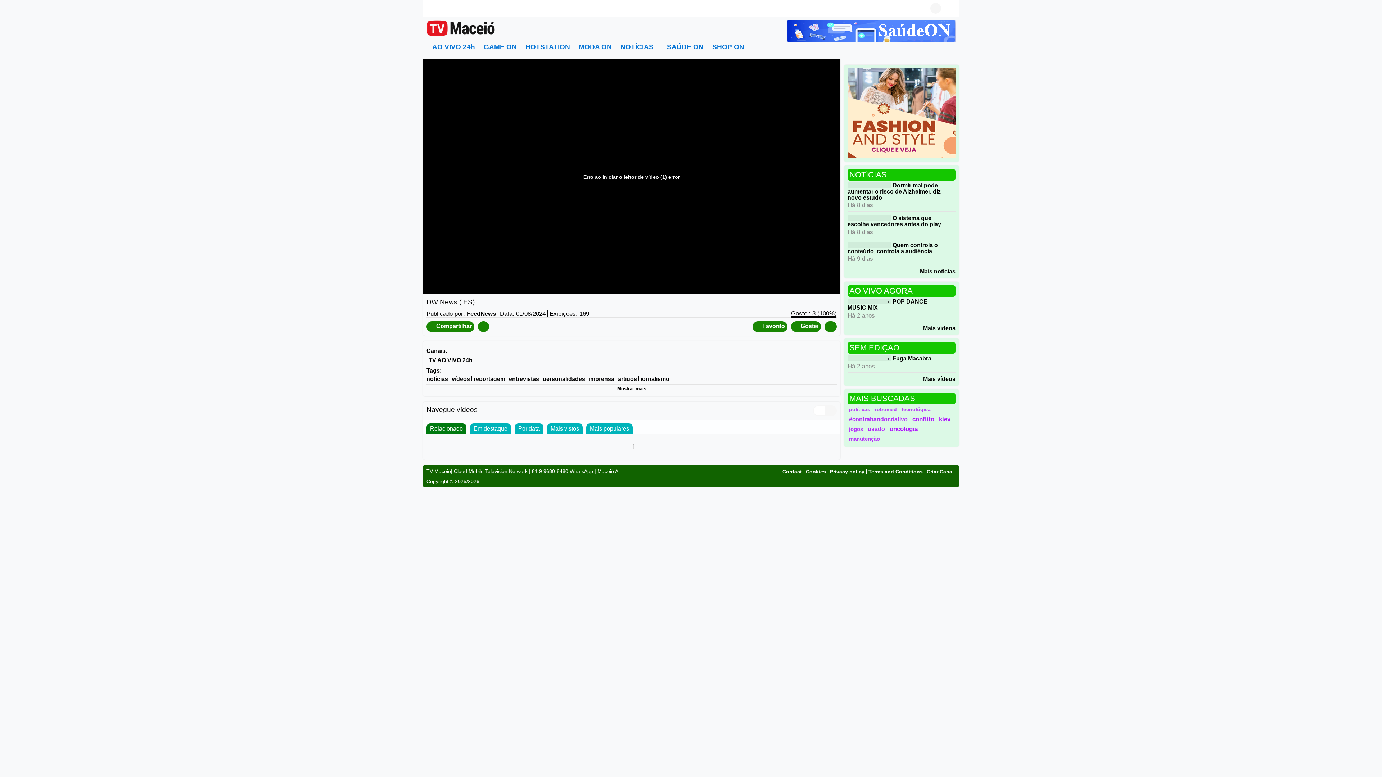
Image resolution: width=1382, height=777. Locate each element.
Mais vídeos (939, 328)
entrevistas (524, 379)
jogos (856, 429)
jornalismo (655, 379)
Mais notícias (938, 271)
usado (876, 429)
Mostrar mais (631, 388)
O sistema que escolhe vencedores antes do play (894, 221)
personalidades (564, 379)
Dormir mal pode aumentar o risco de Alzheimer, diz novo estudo (894, 191)
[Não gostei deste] (831, 326)
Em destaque (490, 429)
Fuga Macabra (912, 358)
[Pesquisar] (950, 8)
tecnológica (916, 409)
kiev (944, 419)
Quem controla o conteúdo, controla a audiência (893, 248)
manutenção (864, 439)
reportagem (489, 379)
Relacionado (446, 429)
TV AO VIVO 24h (451, 360)
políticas (859, 409)
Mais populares (609, 429)
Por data (529, 429)
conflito (923, 419)
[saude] (871, 30)
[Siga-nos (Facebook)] (430, 8)
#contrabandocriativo (878, 419)
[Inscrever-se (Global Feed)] (440, 8)
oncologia (904, 429)
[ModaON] (902, 113)
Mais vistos (565, 429)
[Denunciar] (483, 326)
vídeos (461, 379)
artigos (627, 379)
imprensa (601, 379)
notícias (437, 379)
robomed (886, 409)
